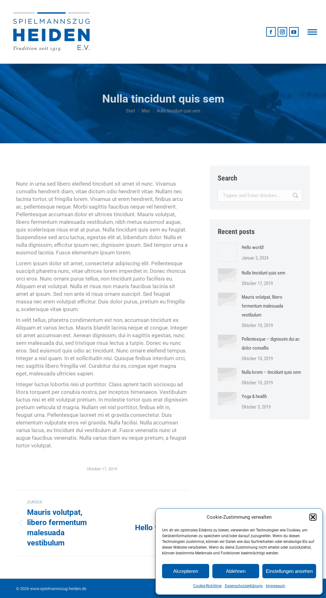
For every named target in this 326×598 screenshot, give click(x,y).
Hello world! (253, 247)
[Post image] (227, 252)
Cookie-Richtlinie (207, 586)
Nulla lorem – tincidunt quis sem (271, 372)
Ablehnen (235, 571)
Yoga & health (254, 396)
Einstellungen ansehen (289, 571)
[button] (313, 517)
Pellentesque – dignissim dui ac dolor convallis (271, 343)
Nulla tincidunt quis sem (263, 273)
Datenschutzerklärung (244, 586)
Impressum (275, 586)
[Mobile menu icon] (312, 32)
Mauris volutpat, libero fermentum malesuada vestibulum (262, 306)
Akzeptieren (185, 571)
